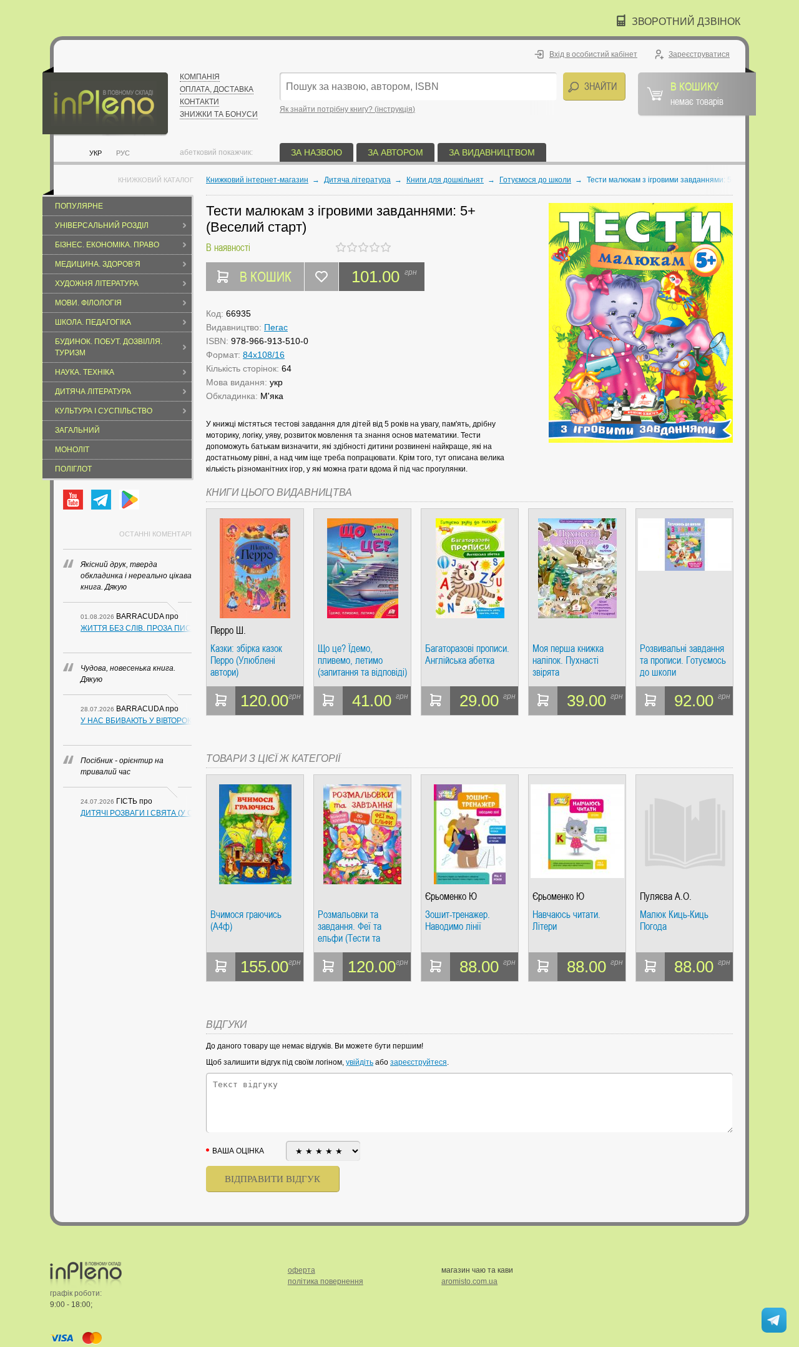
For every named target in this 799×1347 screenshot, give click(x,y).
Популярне (79, 206)
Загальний (77, 430)
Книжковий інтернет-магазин (257, 179)
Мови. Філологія (88, 303)
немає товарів (696, 93)
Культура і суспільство (103, 411)
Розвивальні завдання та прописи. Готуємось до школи (683, 660)
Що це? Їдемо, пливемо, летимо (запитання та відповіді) (362, 660)
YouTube (73, 500)
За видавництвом (492, 152)
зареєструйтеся (418, 1062)
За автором (395, 152)
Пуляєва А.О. (666, 896)
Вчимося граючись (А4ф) (246, 921)
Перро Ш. (228, 630)
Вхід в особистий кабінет (593, 54)
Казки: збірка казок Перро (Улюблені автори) (246, 660)
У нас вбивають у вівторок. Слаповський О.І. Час (136, 720)
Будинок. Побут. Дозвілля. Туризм (108, 347)
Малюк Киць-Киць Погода (674, 921)
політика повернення (325, 1281)
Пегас (276, 327)
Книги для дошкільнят (445, 179)
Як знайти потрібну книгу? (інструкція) (347, 109)
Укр (95, 153)
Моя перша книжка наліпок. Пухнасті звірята (568, 660)
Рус (123, 153)
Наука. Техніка (84, 372)
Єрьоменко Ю (451, 896)
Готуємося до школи (535, 179)
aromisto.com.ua (469, 1281)
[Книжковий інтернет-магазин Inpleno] (105, 101)
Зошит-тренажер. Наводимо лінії (457, 921)
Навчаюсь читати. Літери (566, 921)
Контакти (199, 101)
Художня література (97, 283)
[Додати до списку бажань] (321, 276)
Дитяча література (93, 391)
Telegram (101, 500)
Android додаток (129, 500)
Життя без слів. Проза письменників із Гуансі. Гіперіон (136, 628)
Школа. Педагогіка (93, 322)
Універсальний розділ (102, 225)
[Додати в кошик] (221, 700)
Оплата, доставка (216, 89)
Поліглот (73, 469)
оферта (301, 1270)
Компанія (200, 76)
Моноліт (72, 449)
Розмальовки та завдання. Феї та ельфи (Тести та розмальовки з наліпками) (349, 926)
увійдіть (359, 1062)
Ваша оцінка (238, 1151)
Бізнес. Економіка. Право (107, 244)
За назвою (316, 152)
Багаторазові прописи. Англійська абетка (467, 655)
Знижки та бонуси (219, 114)
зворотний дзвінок (686, 21)
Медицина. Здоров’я (97, 264)
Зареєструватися (699, 54)
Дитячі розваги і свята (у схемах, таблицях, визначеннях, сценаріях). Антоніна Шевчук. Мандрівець (136, 813)
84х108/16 (264, 355)
